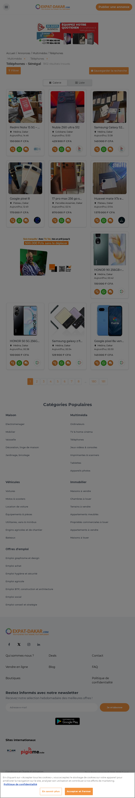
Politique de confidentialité (20, 784)
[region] (67, 785)
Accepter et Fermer (79, 791)
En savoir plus (51, 791)
